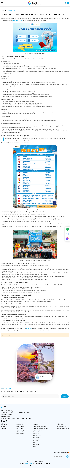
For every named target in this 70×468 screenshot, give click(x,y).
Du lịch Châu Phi (20, 433)
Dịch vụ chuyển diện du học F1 (40, 426)
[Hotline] (67, 229)
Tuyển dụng (3, 428)
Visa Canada (36, 444)
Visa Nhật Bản (36, 439)
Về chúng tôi (4, 426)
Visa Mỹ (34, 446)
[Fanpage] (67, 238)
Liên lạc (65, 396)
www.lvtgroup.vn (28, 463)
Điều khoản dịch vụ (61, 426)
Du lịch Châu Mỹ (20, 430)
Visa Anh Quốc (36, 440)
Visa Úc (34, 442)
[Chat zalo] (67, 234)
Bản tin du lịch (8, 388)
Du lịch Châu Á (19, 428)
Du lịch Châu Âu (20, 426)
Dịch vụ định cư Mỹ (37, 430)
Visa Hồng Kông (36, 432)
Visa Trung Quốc (37, 435)
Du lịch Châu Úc (20, 432)
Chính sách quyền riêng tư (63, 428)
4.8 (42, 378)
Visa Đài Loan (36, 433)
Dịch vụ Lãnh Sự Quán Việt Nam (40, 428)
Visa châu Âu (36, 448)
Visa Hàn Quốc (36, 437)
